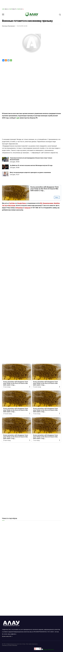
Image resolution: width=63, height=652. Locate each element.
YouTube (12, 203)
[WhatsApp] (11, 60)
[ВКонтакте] (3, 60)
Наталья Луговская (8, 26)
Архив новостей (6, 636)
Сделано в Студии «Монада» (9, 645)
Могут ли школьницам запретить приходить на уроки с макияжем (30, 172)
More (56, 197)
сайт (17, 118)
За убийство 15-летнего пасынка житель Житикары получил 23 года (31, 165)
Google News (21, 203)
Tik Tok (4, 205)
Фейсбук (57, 203)
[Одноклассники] (6, 60)
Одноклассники (48, 203)
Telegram (27, 207)
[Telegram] (8, 60)
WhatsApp (19, 207)
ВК (41, 203)
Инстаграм (11, 205)
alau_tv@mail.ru (12, 634)
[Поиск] (60, 14)
